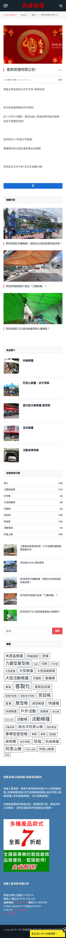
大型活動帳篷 (17, 677)
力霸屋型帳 (9, 489)
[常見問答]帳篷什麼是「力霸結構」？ (26, 286)
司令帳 (7, 495)
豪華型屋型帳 (16, 733)
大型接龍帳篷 (46, 671)
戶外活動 (28, 710)
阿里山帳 (8, 534)
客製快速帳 (11, 695)
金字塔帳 (25, 741)
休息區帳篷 (14, 655)
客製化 (22, 686)
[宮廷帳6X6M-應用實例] (10, 566)
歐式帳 (55, 711)
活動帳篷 (41, 719)
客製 (8, 687)
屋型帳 (21, 703)
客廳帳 (50, 678)
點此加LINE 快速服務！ (45, 933)
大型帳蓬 (26, 670)
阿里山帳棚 (30, 749)
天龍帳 (7, 508)
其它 (60, 79)
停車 (45, 656)
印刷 (44, 664)
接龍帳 (44, 711)
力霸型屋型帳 (17, 663)
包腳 (36, 664)
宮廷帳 (7, 515)
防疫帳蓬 (52, 741)
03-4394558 (20, 902)
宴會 (8, 703)
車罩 (42, 734)
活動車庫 (8, 527)
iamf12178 (11, 79)
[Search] (60, 6)
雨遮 (7, 755)
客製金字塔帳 (27, 695)
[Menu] (6, 6)
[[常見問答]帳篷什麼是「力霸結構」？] (33, 265)
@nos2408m (20, 909)
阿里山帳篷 (46, 749)
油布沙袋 (9, 720)
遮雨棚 (10, 741)
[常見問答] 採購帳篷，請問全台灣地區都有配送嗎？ (34, 243)
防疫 (38, 741)
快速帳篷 (11, 711)
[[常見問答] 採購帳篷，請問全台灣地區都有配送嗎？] (33, 223)
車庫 (34, 734)
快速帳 (7, 521)
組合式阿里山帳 (30, 726)
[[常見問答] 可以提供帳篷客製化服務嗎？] (33, 308)
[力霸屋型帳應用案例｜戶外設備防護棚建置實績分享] (10, 550)
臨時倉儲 (51, 727)
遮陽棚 (52, 734)
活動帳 (22, 719)
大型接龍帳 (9, 502)
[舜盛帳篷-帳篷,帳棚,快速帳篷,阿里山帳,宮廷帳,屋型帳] (33, 5)
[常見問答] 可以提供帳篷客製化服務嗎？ (28, 328)
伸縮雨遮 (32, 656)
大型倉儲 (10, 671)
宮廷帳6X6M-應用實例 (32, 562)
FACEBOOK (10, 913)
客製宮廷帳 (43, 687)
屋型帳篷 (38, 703)
